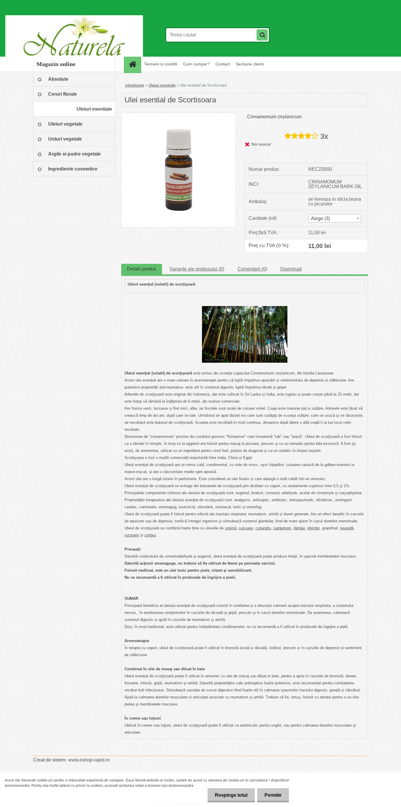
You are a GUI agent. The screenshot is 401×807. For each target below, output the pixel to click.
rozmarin (131, 535)
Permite (273, 795)
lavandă (346, 528)
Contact (222, 64)
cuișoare (246, 528)
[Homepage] (134, 64)
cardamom (282, 528)
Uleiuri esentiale (162, 85)
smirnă (230, 528)
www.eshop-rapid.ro (89, 759)
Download (291, 268)
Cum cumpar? (196, 64)
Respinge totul (231, 795)
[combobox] (334, 218)
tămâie (299, 528)
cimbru (150, 535)
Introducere (134, 85)
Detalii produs (141, 268)
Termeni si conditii (160, 64)
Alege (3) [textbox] (320, 218)
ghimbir (313, 528)
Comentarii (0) (252, 268)
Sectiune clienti (250, 64)
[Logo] (73, 35)
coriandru (263, 528)
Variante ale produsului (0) (196, 268)
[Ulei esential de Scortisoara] (179, 115)
